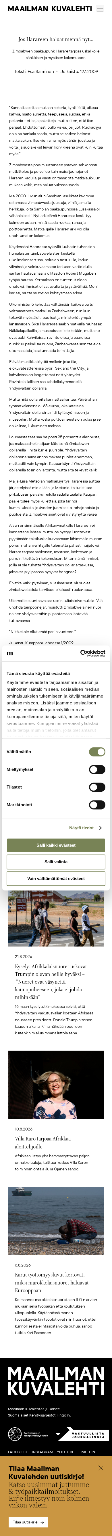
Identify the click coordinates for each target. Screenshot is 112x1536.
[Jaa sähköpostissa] (83, 95)
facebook (18, 1452)
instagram (42, 1452)
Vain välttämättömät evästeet (56, 878)
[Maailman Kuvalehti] (56, 1394)
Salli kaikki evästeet (56, 845)
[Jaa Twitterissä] (29, 95)
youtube (65, 1452)
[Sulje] (101, 1468)
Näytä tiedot (81, 827)
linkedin (86, 1452)
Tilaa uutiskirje (25, 1522)
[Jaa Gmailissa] (47, 95)
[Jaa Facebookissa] (65, 95)
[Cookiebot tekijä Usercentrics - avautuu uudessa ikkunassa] (80, 653)
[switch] (97, 769)
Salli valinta (56, 862)
